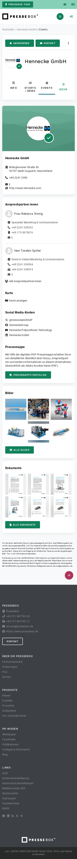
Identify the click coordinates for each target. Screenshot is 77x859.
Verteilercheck (10, 803)
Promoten (8, 705)
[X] (17, 816)
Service (6, 676)
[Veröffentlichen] (69, 575)
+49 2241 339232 (22, 227)
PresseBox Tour (19, 4)
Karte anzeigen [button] (18, 300)
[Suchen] (60, 16)
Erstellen (7, 700)
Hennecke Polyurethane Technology (30, 330)
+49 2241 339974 (22, 269)
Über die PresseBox (17, 656)
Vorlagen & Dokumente (16, 749)
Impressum (9, 798)
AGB (5, 773)
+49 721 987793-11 (18, 621)
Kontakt (49, 43)
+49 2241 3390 (18, 177)
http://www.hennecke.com (25, 188)
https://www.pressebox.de (22, 631)
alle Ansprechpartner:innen (25, 281)
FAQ (4, 671)
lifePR (5, 808)
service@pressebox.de (62, 566)
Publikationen (10, 744)
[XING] (22, 816)
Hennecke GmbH (19, 335)
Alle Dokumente (24, 525)
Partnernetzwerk (12, 661)
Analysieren (9, 710)
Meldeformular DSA (13, 788)
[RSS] (12, 816)
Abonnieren (21, 43)
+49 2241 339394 (22, 264)
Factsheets (9, 739)
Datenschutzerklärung (15, 778)
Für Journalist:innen (14, 715)
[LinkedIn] (8, 816)
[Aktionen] (68, 43)
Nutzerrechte (10, 793)
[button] (15, 409)
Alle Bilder (21, 450)
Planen (6, 695)
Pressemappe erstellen (30, 375)
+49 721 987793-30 (18, 616)
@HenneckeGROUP (21, 319)
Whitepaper (9, 734)
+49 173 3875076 (22, 232)
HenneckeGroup (18, 325)
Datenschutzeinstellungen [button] (17, 783)
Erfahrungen (9, 666)
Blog (5, 754)
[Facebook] (3, 816)
